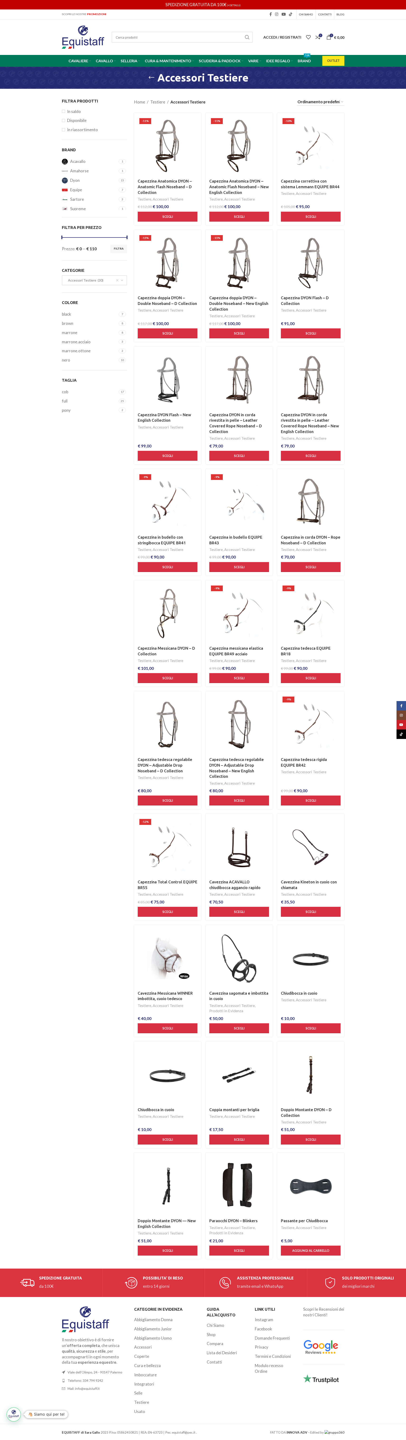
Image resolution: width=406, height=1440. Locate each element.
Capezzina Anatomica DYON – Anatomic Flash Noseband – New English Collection (239, 187)
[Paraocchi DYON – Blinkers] (239, 1186)
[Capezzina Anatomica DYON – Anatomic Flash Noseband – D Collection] (167, 146)
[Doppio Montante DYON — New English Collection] (167, 1186)
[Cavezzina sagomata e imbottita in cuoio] (239, 958)
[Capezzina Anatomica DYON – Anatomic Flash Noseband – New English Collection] (239, 146)
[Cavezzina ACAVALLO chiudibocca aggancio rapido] (239, 847)
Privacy (261, 1347)
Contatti (214, 1362)
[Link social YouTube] (283, 14)
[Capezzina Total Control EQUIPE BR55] (167, 847)
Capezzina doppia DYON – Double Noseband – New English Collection (238, 303)
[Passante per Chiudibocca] (311, 1186)
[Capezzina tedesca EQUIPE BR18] (311, 614)
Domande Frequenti (272, 1338)
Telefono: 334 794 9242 (85, 1380)
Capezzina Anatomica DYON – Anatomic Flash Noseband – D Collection (165, 187)
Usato (139, 1411)
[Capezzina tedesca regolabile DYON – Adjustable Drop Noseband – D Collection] (167, 725)
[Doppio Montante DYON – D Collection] (311, 1075)
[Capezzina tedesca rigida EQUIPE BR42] (311, 725)
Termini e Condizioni (273, 1356)
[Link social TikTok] (290, 14)
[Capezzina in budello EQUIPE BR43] (239, 502)
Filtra (119, 248)
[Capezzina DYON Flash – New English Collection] (167, 380)
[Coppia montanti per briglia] (239, 1075)
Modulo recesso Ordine (269, 1368)
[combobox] (94, 280)
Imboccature (145, 1374)
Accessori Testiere (168, 199)
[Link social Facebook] (271, 14)
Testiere (157, 101)
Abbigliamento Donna (153, 1319)
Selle (138, 1393)
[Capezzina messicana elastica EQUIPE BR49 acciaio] (239, 614)
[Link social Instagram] (277, 14)
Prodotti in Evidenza (226, 1010)
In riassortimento (82, 129)
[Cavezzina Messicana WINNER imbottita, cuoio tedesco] (167, 958)
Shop (211, 1334)
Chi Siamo (215, 1325)
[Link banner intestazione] (203, 4)
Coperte (141, 1356)
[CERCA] (247, 37)
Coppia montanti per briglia (234, 1109)
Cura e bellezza (147, 1365)
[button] (311, 1251)
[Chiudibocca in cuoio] (311, 958)
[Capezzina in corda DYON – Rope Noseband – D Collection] (311, 502)
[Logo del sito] (83, 36)
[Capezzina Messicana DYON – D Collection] (167, 614)
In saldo (74, 111)
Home (139, 101)
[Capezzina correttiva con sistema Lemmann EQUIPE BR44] (311, 146)
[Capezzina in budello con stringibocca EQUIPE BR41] (167, 502)
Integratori (144, 1384)
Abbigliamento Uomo (153, 1338)
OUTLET (333, 61)
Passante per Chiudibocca (304, 1220)
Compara (215, 1343)
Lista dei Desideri (222, 1352)
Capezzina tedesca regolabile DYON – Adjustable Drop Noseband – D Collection (165, 765)
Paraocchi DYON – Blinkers (233, 1220)
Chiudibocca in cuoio (299, 993)
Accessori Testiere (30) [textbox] (84, 280)
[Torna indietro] (151, 77)
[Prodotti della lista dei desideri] (308, 37)
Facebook (263, 1328)
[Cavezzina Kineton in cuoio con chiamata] (311, 847)
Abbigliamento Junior (153, 1328)
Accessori (143, 1347)
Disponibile (77, 120)
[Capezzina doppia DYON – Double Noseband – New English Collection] (239, 263)
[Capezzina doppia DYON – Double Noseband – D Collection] (167, 263)
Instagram (264, 1319)
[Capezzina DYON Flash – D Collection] (311, 263)
